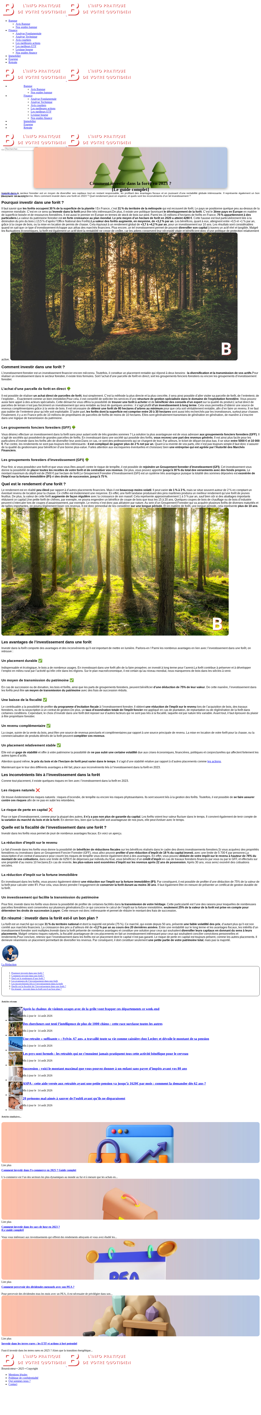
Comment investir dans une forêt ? (27, 975)
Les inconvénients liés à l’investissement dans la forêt (37, 983)
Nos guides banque (26, 27)
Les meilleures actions (28, 43)
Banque (13, 20)
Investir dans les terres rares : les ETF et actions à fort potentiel (39, 1343)
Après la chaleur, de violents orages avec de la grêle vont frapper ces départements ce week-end (91, 1009)
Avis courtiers (23, 39)
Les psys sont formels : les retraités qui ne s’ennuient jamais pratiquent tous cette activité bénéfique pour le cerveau (105, 1053)
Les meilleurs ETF (26, 46)
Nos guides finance (26, 52)
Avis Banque (23, 23)
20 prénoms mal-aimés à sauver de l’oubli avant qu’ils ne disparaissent (74, 1098)
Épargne (13, 59)
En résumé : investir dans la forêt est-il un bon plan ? (36, 989)
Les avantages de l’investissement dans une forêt (34, 981)
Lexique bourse (24, 49)
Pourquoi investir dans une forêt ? (27, 973)
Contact (13, 1384)
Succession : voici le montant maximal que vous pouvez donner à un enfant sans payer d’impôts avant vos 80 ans (105, 1068)
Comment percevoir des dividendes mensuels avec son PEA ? (37, 1286)
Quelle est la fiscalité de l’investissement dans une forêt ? (38, 986)
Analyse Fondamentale (28, 33)
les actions (214, 761)
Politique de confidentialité (23, 1377)
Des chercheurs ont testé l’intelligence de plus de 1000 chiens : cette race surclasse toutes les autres (92, 1024)
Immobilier (15, 55)
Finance (13, 30)
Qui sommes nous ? (20, 1380)
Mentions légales (18, 1374)
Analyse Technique (26, 36)
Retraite (13, 62)
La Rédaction (9, 964)
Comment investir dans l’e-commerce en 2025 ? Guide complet (38, 1170)
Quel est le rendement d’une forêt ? (28, 978)
